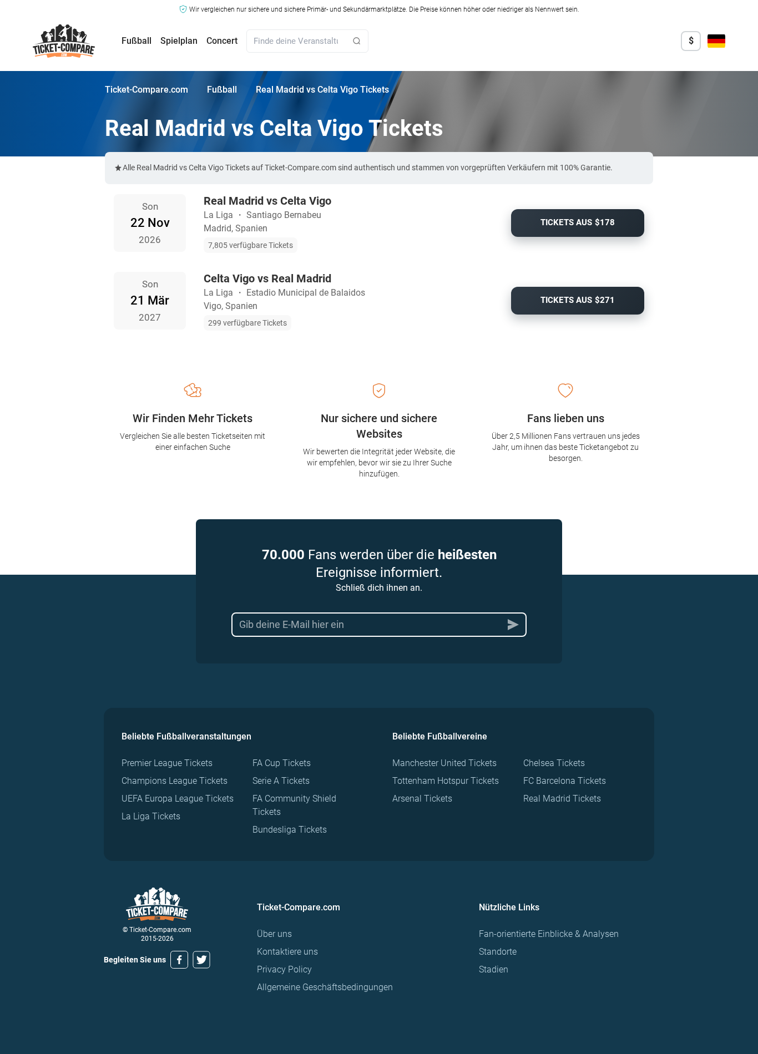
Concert (221, 41)
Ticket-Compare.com (146, 89)
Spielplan (179, 41)
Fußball (136, 41)
